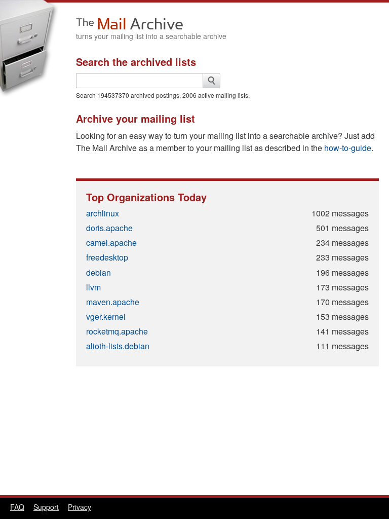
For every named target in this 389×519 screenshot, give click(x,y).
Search (211, 80)
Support (46, 507)
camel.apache (111, 242)
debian (98, 272)
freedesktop (107, 257)
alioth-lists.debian (117, 346)
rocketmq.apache (117, 331)
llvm (93, 287)
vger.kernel (106, 316)
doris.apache (109, 228)
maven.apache (112, 302)
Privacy (79, 507)
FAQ (17, 507)
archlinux (102, 213)
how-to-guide (347, 148)
